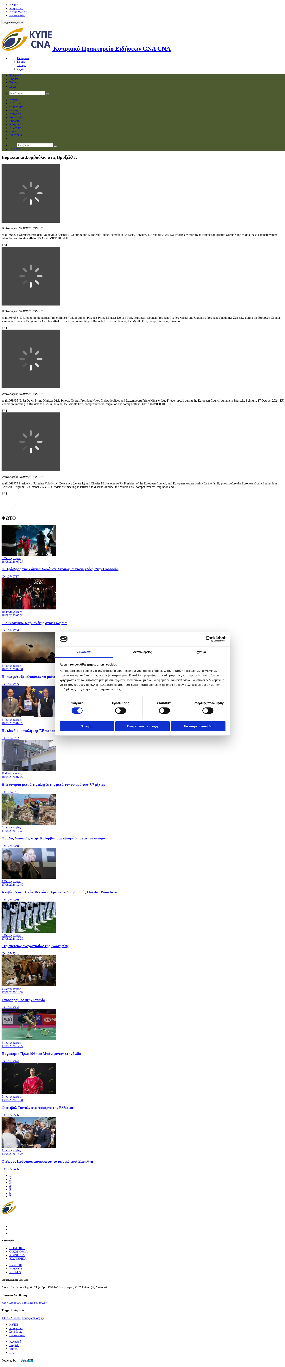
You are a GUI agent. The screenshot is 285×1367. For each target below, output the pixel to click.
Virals (12, 131)
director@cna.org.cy (34, 1302)
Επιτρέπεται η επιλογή (142, 726)
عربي (20, 68)
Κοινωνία (15, 113)
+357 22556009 (11, 1302)
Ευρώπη (14, 120)
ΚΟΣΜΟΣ (15, 1268)
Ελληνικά (23, 58)
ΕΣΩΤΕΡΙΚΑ (18, 1258)
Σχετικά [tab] (200, 651)
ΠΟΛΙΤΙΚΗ (17, 1248)
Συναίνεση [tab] (84, 651)
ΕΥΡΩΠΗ (15, 1265)
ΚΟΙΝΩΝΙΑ (17, 1255)
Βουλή (13, 110)
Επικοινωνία (17, 15)
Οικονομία (15, 106)
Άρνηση (86, 726)
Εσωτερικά (16, 117)
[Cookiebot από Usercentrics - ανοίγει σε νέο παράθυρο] (208, 639)
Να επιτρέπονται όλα (198, 726)
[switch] (120, 710)
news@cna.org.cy (33, 1318)
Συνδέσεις (15, 1331)
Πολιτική (15, 103)
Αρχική (13, 100)
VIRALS (15, 1272)
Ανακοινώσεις (18, 11)
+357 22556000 (11, 1318)
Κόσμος (14, 124)
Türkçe (21, 65)
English (21, 61)
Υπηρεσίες (16, 8)
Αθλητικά (15, 127)
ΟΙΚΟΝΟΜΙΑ (18, 1251)
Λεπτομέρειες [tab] (142, 651)
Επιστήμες (15, 134)
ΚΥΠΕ (13, 4)
